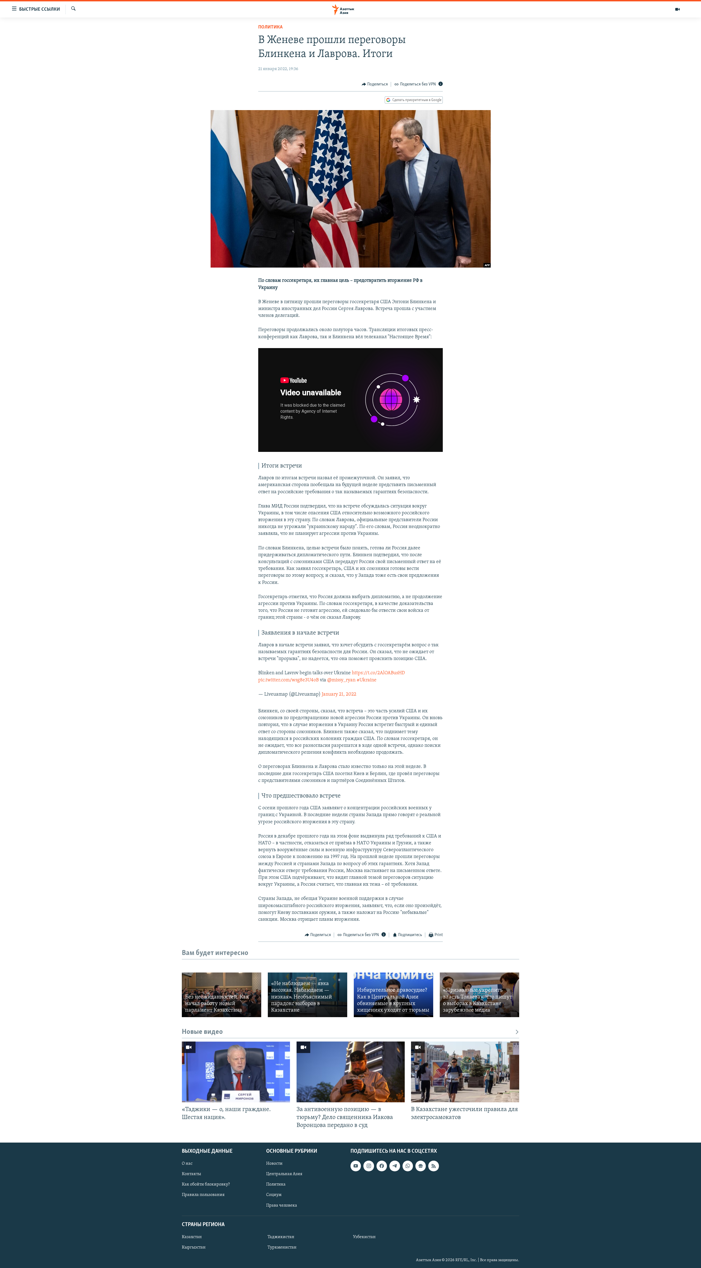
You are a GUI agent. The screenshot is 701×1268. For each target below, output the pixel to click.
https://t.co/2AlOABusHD (378, 673)
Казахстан (192, 1237)
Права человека (281, 1205)
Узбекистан (364, 1237)
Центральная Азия (284, 1174)
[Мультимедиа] (677, 9)
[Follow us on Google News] (420, 1166)
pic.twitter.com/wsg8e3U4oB (288, 680)
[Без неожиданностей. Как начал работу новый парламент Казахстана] (221, 994)
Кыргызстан (194, 1247)
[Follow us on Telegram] (394, 1166)
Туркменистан (282, 1247)
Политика (270, 27)
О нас (187, 1163)
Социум (273, 1195)
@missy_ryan (341, 680)
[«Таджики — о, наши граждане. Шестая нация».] (236, 1072)
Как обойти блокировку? (206, 1184)
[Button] (375, 84)
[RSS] (433, 1166)
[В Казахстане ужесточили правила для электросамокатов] (465, 1072)
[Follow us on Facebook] (382, 1166)
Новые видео (202, 1032)
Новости (274, 1163)
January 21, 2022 (339, 694)
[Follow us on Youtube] (355, 1166)
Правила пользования (203, 1195)
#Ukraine (367, 680)
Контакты (191, 1174)
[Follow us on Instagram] (368, 1166)
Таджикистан (281, 1237)
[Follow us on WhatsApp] (408, 1166)
